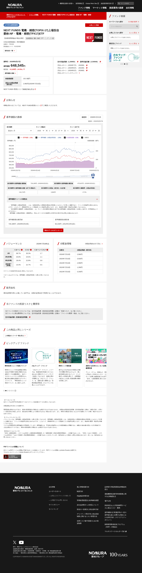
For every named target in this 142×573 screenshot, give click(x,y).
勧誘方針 (80, 491)
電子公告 (108, 501)
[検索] (137, 26)
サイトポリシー (54, 505)
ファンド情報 (84, 8)
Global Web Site (91, 3)
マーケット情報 (100, 8)
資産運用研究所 (106, 3)
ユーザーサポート (55, 491)
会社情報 (130, 8)
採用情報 (79, 3)
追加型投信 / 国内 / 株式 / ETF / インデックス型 (40, 38)
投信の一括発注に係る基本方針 (88, 509)
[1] (118, 3)
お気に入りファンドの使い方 (61, 496)
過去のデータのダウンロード (53, 230)
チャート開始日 (40, 127)
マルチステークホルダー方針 (115, 531)
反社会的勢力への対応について (88, 505)
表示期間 (9, 127)
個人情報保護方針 (83, 487)
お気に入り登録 (94, 25)
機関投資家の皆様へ (67, 3)
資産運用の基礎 (116, 8)
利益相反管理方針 (83, 496)
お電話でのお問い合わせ (59, 500)
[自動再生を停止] (15, 391)
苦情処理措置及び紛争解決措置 (88, 500)
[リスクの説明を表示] (31, 250)
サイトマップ (53, 509)
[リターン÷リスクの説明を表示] (47, 250)
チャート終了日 (74, 127)
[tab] (4, 390)
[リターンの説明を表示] (22, 250)
